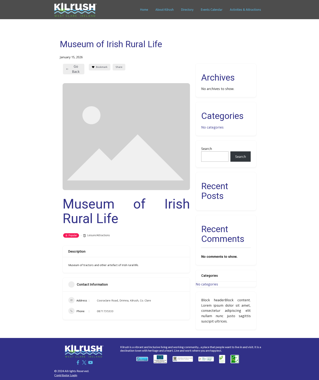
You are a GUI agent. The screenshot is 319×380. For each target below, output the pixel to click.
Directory (187, 9)
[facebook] (78, 362)
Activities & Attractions (245, 9)
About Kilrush (164, 9)
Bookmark (101, 67)
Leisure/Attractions (98, 235)
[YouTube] (90, 362)
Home (144, 9)
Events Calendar (211, 9)
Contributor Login (65, 375)
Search (206, 148)
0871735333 (105, 311)
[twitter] (84, 362)
